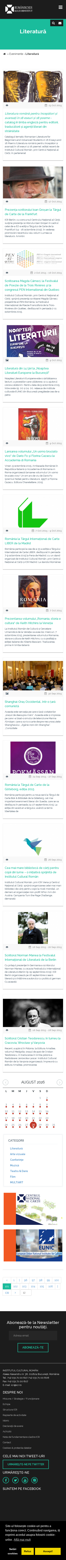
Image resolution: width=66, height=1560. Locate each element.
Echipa (6, 1404)
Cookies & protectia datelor (17, 1448)
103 (24, 1286)
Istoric (6, 1420)
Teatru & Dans (19, 1171)
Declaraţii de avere (13, 1426)
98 (40, 1280)
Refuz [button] (27, 1551)
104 (33, 1286)
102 (15, 1286)
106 (50, 1286)
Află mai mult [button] (22, 1539)
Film (12, 1176)
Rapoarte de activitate (14, 1415)
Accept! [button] (48, 1551)
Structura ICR (10, 1409)
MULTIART (16, 1182)
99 (48, 1280)
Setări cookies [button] (13, 1551)
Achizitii (7, 1431)
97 (33, 1280)
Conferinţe (16, 1159)
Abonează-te (33, 1347)
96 (25, 1280)
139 (7, 1292)
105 (42, 1286)
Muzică (14, 1165)
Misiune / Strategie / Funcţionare (21, 1398)
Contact (7, 1442)
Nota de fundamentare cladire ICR (21, 1437)
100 (56, 1280)
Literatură (16, 1148)
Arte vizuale (17, 1154)
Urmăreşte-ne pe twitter (26, 1464)
